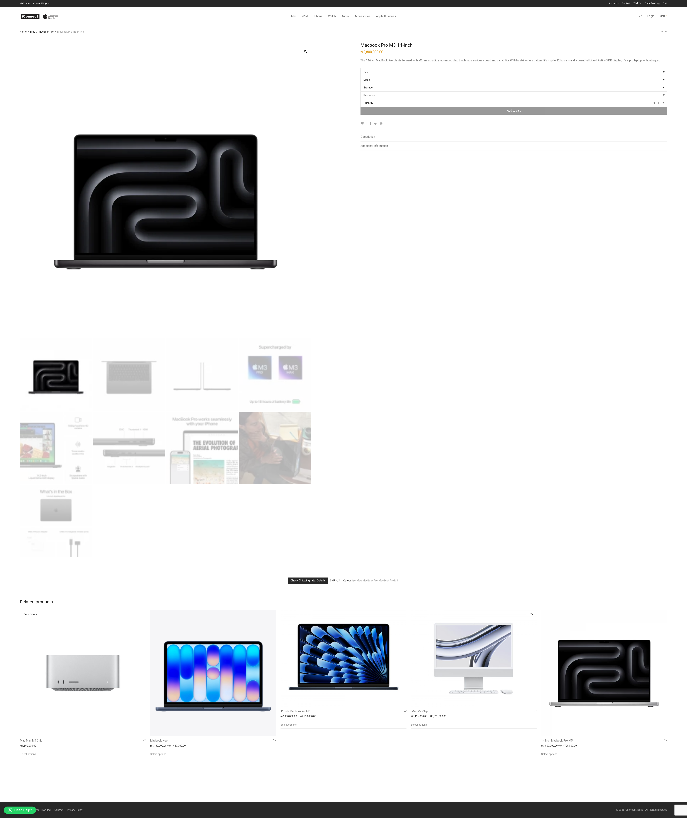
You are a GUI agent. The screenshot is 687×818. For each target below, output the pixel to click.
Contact (626, 3)
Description (367, 136)
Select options (28, 754)
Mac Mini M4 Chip (31, 740)
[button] (20, 810)
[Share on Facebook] (370, 124)
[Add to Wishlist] (363, 123)
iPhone (318, 16)
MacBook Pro (46, 31)
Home (23, 31)
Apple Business (386, 16)
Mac (293, 16)
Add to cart (514, 110)
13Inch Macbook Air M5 (295, 711)
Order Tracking (652, 3)
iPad (305, 16)
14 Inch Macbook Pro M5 (557, 740)
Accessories (362, 16)
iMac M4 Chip (419, 711)
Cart (665, 3)
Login (650, 16)
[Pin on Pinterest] (381, 124)
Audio (345, 16)
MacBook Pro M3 (388, 580)
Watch (332, 16)
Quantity (368, 103)
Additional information (374, 146)
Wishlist (638, 3)
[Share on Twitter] (375, 124)
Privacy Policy (74, 810)
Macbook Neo (159, 740)
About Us (614, 3)
